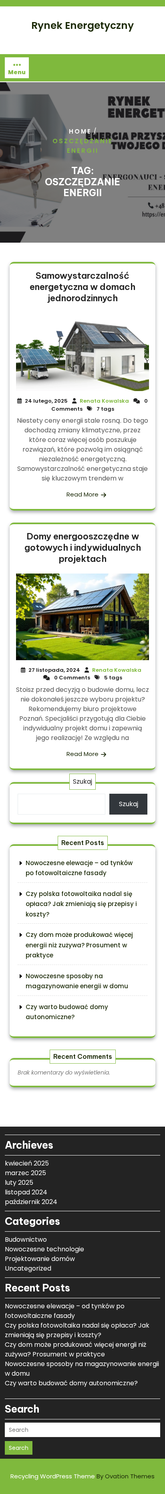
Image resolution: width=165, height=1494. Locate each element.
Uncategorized (28, 1268)
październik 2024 (31, 1201)
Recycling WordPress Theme (82, 1476)
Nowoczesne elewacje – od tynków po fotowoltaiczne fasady (65, 1310)
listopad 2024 (26, 1192)
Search (18, 1448)
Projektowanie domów (40, 1258)
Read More (82, 494)
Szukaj (82, 781)
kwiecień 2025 (27, 1163)
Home (80, 131)
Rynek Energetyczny (82, 25)
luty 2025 (19, 1182)
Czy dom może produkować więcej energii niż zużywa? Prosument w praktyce (79, 944)
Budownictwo (26, 1239)
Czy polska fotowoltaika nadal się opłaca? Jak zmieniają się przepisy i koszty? (81, 904)
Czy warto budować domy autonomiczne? (71, 1383)
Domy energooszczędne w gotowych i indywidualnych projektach (82, 547)
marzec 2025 (25, 1173)
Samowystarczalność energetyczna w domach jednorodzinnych (82, 287)
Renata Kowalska (104, 401)
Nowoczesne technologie (44, 1249)
